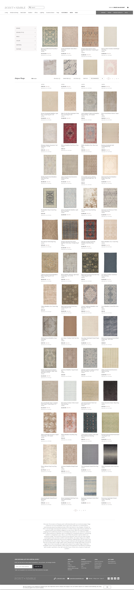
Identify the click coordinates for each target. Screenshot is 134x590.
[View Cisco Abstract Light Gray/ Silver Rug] (50, 69)
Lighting (42, 12)
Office (36, 12)
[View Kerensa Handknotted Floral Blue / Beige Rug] (50, 36)
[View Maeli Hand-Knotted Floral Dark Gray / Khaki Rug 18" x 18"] (90, 262)
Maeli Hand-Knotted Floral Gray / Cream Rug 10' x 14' (69, 307)
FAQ (82, 566)
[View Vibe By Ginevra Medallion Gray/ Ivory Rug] (50, 326)
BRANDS (103, 12)
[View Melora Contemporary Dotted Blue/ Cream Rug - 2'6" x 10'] (110, 326)
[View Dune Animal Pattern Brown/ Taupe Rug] (110, 101)
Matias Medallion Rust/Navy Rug (69, 434)
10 (116, 78)
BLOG (126, 12)
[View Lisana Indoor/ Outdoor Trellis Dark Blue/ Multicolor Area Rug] (90, 422)
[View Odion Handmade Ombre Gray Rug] (110, 454)
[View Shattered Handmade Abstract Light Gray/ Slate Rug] (70, 69)
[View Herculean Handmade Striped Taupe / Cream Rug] (90, 326)
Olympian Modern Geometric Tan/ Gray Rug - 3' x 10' (49, 146)
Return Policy (98, 565)
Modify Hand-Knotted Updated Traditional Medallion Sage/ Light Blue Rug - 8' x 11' (49, 371)
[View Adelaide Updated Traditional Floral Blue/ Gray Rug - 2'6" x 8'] (90, 357)
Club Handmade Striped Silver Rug (89, 466)
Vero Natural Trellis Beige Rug (48, 241)
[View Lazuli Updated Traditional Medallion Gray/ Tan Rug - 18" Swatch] (90, 101)
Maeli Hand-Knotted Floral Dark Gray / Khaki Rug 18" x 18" (90, 275)
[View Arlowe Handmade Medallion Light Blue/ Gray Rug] (70, 197)
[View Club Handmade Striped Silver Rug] (90, 454)
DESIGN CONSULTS (118, 12)
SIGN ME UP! (38, 566)
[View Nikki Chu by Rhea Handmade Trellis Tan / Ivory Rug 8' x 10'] (70, 101)
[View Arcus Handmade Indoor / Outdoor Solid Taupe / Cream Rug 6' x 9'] (50, 390)
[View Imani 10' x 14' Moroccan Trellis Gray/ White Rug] (110, 197)
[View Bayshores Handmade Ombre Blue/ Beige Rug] (90, 486)
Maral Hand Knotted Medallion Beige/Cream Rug (108, 177)
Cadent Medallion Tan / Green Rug (49, 306)
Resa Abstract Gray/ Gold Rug (88, 210)
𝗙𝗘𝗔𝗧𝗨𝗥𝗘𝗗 (64, 12)
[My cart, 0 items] (128, 7)
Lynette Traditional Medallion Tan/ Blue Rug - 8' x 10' (89, 307)
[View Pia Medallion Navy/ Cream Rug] (50, 197)
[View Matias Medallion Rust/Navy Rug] (70, 422)
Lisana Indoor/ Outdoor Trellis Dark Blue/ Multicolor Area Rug (89, 435)
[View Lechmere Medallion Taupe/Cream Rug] (70, 357)
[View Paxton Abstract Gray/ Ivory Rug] (50, 454)
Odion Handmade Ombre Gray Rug (109, 466)
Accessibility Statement (98, 567)
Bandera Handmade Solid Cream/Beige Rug (107, 146)
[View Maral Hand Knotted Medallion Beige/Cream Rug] (110, 164)
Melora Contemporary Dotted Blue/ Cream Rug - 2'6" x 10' (110, 338)
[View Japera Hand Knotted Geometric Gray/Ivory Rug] (70, 164)
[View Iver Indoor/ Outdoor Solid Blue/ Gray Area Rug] (110, 262)
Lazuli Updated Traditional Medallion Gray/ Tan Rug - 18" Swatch (90, 114)
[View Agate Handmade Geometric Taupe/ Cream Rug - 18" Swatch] (50, 422)
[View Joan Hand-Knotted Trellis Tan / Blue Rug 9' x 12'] (90, 390)
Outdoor (30, 12)
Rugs (58, 12)
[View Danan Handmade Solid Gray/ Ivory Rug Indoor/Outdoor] (70, 486)
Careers (70, 565)
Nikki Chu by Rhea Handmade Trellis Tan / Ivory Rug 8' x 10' (70, 114)
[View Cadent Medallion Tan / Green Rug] (50, 294)
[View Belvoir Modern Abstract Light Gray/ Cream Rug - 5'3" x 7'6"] (70, 262)
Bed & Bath (23, 12)
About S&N (70, 561)
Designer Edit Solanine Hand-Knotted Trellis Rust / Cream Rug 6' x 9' (89, 50)
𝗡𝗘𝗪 (71, 12)
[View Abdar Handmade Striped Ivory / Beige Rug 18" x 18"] (90, 69)
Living (6, 12)
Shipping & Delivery (86, 561)
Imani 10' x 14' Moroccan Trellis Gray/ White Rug (109, 210)
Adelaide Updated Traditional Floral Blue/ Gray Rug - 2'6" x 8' (89, 370)
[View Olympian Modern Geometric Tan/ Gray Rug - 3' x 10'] (50, 133)
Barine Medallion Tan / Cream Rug (109, 241)
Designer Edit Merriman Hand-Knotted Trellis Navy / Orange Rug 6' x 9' (70, 243)
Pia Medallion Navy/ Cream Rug (48, 210)
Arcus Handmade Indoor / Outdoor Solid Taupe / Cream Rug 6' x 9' (49, 403)
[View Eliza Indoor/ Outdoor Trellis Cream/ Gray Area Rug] (70, 390)
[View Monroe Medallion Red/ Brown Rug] (70, 133)
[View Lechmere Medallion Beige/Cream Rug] (70, 454)
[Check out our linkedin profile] (118, 578)
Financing (83, 568)
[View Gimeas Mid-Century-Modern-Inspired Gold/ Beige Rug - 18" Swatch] (90, 164)
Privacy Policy (98, 563)
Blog (69, 563)
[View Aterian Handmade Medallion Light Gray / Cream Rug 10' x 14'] (50, 101)
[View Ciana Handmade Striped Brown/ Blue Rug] (50, 486)
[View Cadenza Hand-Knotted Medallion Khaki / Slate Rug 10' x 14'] (50, 262)
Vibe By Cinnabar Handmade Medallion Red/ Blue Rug (88, 242)
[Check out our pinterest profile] (112, 578)
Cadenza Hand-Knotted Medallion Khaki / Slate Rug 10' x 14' (49, 275)
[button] (26, 28)
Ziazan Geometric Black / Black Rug (110, 403)
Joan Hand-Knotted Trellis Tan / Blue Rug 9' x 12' (89, 403)
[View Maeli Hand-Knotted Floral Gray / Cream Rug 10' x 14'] (70, 294)
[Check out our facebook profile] (115, 578)
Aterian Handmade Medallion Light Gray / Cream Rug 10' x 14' (49, 114)
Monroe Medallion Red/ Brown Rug (69, 145)
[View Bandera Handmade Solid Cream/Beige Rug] (110, 133)
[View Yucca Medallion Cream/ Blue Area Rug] (110, 294)
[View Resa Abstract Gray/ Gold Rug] (90, 197)
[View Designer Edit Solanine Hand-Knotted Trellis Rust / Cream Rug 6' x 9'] (90, 36)
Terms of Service (99, 561)
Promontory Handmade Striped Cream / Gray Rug (109, 499)
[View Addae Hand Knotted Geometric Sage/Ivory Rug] (110, 357)
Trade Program (71, 566)
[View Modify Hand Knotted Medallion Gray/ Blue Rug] (50, 164)
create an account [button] (119, 7)
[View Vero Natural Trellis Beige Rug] (50, 229)
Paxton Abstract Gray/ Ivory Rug (48, 466)
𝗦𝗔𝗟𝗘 (76, 12)
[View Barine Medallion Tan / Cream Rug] (110, 229)
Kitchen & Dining (14, 12)
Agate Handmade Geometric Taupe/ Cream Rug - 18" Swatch (50, 435)
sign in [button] (111, 7)
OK (107, 587)
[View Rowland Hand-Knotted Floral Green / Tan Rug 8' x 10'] (110, 422)
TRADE (109, 12)
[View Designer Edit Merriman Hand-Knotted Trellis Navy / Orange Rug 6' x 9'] (70, 229)
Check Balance (111, 561)
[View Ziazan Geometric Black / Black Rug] (110, 390)
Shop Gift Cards (112, 563)
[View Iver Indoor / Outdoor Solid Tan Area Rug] (70, 326)
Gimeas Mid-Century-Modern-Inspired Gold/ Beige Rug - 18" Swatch (88, 178)
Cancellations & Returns (85, 563)
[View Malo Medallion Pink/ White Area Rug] (110, 69)
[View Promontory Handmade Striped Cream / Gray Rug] (110, 486)
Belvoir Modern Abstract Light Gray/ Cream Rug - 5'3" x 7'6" (70, 275)
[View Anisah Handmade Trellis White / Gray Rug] (70, 36)
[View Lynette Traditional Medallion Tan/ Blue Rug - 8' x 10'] (90, 294)
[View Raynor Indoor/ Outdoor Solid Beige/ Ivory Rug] (110, 36)
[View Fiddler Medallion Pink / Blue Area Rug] (90, 133)
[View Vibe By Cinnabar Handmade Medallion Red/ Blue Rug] (90, 229)
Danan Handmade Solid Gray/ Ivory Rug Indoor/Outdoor (69, 499)
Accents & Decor (50, 12)
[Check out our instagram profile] (109, 578)
